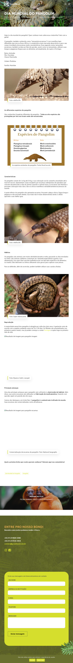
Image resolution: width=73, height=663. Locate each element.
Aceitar (32, 660)
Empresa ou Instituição (17, 589)
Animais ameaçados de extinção (51, 17)
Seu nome (12, 580)
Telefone (12, 607)
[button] (69, 4)
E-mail (11, 598)
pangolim (25, 473)
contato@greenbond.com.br (15, 544)
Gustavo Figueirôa (13, 17)
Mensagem (12, 616)
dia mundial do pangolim (12, 473)
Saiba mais (40, 660)
